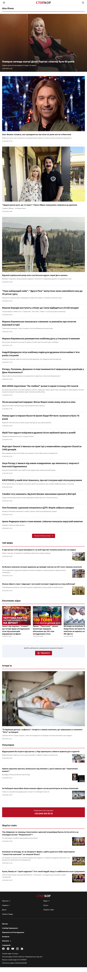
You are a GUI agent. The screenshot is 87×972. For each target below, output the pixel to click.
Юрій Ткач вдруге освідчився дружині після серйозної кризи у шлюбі (39, 432)
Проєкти (5, 901)
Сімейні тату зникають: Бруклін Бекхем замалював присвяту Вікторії (39, 494)
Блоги (46, 905)
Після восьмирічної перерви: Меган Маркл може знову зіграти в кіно (38, 402)
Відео (46, 901)
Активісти (5, 937)
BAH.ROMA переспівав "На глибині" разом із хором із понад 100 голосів (40, 386)
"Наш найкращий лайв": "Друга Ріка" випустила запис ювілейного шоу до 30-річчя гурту (42, 292)
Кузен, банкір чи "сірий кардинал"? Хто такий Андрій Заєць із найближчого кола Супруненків (43, 871)
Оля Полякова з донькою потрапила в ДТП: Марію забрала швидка (38, 507)
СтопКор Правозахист (10, 928)
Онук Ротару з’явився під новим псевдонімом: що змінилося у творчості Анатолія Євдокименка (40, 465)
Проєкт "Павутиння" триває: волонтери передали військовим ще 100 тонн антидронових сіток (45, 630)
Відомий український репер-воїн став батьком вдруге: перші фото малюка (34, 275)
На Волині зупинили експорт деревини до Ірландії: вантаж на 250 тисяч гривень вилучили (42, 567)
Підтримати (45, 653)
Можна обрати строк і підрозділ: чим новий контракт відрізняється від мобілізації (38, 584)
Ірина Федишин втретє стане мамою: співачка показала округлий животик (42, 521)
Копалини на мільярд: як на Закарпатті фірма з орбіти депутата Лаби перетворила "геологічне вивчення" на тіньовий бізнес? (38, 853)
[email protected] (21, 963)
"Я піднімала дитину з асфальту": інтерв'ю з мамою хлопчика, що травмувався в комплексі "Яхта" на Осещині (42, 730)
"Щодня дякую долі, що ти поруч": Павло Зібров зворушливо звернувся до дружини (39, 205)
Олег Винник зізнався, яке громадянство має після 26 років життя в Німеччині (36, 134)
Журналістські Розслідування (13, 932)
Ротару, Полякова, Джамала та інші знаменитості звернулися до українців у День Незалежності (43, 370)
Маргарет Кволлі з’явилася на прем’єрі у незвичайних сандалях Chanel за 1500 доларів (41, 448)
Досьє (4, 910)
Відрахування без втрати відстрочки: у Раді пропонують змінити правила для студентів (40, 751)
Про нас (5, 924)
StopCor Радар (7, 914)
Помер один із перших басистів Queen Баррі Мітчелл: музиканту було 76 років (40, 417)
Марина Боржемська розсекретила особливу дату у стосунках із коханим (41, 338)
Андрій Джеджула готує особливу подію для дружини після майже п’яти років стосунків (41, 354)
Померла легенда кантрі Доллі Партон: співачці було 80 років (38, 61)
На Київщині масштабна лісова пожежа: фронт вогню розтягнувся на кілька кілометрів (40, 788)
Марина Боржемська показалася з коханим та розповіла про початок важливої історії (39, 323)
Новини (5, 905)
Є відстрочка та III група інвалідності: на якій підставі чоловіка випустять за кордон (39, 549)
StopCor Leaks (9, 825)
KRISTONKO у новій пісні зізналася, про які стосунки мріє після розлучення (42, 480)
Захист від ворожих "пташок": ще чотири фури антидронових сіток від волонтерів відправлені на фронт (16, 630)
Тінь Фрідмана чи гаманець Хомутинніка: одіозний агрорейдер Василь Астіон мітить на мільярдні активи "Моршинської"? (40, 833)
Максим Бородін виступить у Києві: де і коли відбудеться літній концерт (40, 308)
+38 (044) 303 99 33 (43, 813)
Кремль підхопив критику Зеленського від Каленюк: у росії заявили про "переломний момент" (40, 770)
